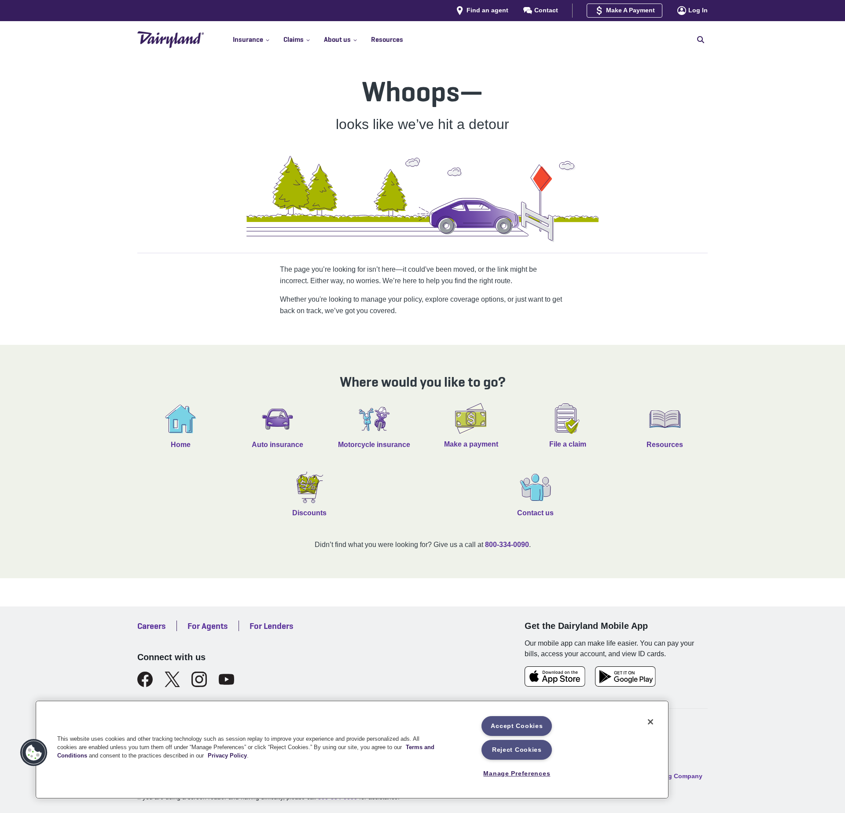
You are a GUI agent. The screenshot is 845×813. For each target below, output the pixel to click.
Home (181, 444)
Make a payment (471, 444)
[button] (258, 39)
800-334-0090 (507, 544)
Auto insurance (277, 444)
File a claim (567, 444)
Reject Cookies (517, 749)
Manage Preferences (516, 773)
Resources (665, 444)
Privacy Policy (227, 755)
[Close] (650, 722)
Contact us (535, 513)
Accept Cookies (517, 725)
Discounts (309, 513)
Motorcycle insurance (374, 444)
